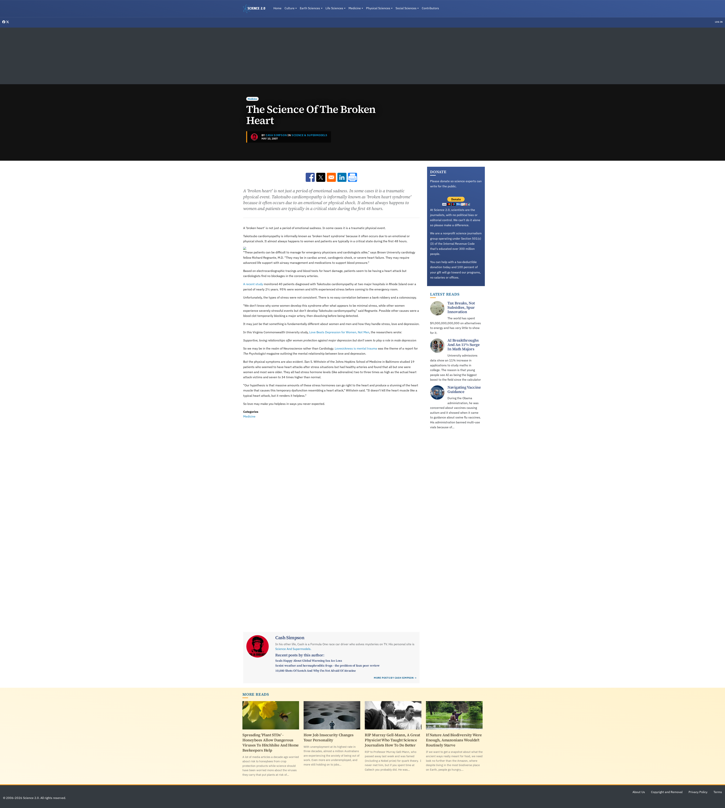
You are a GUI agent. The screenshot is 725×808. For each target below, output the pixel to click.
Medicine (355, 8)
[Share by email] (331, 177)
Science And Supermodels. (293, 649)
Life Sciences (334, 8)
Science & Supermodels (309, 135)
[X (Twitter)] (7, 22)
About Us (638, 792)
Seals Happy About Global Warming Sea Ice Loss (308, 660)
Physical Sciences (378, 8)
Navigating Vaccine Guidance (464, 389)
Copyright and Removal (667, 792)
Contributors (430, 8)
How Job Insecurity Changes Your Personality (328, 737)
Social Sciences (406, 8)
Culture (290, 8)
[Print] (352, 177)
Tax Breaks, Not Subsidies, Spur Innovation (461, 307)
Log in (719, 22)
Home (277, 8)
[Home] (255, 8)
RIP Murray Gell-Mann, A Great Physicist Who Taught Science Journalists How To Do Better (392, 740)
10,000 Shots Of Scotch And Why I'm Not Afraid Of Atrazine (315, 670)
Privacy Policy (698, 792)
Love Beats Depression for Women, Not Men (339, 332)
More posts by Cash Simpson (393, 677)
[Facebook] (4, 22)
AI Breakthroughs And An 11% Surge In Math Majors (463, 345)
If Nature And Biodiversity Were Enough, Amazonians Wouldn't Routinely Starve (454, 740)
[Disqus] (331, 471)
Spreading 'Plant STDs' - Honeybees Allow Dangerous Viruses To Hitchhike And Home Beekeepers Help (270, 742)
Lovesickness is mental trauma (356, 348)
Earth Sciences (310, 8)
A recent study (253, 284)
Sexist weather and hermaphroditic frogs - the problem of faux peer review (327, 665)
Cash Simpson (276, 135)
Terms (717, 792)
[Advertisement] (362, 55)
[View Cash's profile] (254, 137)
